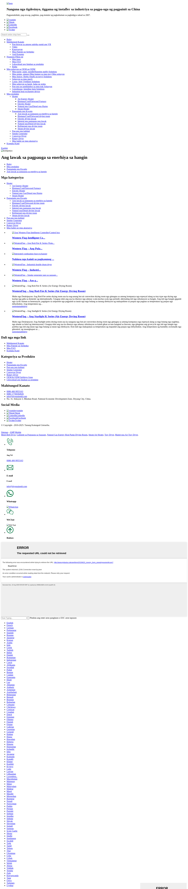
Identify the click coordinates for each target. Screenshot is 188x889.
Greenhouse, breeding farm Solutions (28, 89)
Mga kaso (16, 59)
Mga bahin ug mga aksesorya (25, 141)
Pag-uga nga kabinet (21, 131)
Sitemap (4, 432)
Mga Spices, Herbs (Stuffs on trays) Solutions (32, 76)
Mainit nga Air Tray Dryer (126, 435)
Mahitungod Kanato (15, 42)
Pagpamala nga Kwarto (22, 111)
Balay (9, 39)
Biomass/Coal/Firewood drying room (34, 116)
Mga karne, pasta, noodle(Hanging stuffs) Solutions (34, 71)
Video (14, 47)
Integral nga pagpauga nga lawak (32, 121)
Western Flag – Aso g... (25, 280)
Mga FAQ (16, 62)
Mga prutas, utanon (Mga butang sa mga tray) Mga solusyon (38, 74)
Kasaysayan (17, 49)
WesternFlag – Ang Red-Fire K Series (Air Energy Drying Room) (48, 291)
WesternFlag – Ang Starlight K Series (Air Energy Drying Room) (48, 316)
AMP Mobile (15, 432)
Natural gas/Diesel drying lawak (32, 124)
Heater (15, 96)
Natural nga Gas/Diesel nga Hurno (33, 106)
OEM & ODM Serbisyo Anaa (20, 377)
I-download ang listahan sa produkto (28, 64)
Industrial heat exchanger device (26, 91)
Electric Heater (24, 104)
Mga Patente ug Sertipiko (23, 52)
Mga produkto (13, 94)
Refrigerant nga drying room (30, 126)
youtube (19, 410)
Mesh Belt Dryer (8, 435)
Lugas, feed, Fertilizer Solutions (26, 81)
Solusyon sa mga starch (22, 79)
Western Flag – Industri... (26, 269)
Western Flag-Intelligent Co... (28, 237)
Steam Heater (23, 109)
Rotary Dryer (18, 138)
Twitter (18, 420)
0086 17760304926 (15, 394)
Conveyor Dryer (19, 136)
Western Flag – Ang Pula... (27, 248)
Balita (14, 67)
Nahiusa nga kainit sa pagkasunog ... (33, 259)
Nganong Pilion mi (15, 57)
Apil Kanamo (18, 54)
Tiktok (17, 413)
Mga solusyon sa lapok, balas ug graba (29, 84)
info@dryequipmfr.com (17, 396)
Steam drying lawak (26, 128)
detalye (24, 306)
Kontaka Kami (13, 143)
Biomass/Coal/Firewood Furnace (32, 101)
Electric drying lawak (27, 119)
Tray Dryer (109, 435)
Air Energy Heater (26, 99)
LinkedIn (21, 415)
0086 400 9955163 (15, 391)
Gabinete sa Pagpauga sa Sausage (31, 435)
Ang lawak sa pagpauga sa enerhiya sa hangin (38, 114)
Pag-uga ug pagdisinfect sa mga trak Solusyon (32, 86)
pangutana (16, 306)
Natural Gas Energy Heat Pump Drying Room (67, 435)
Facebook (21, 418)
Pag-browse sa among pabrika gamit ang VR (31, 44)
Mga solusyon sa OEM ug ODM (21, 69)
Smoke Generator (19, 133)
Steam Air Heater (95, 435)
